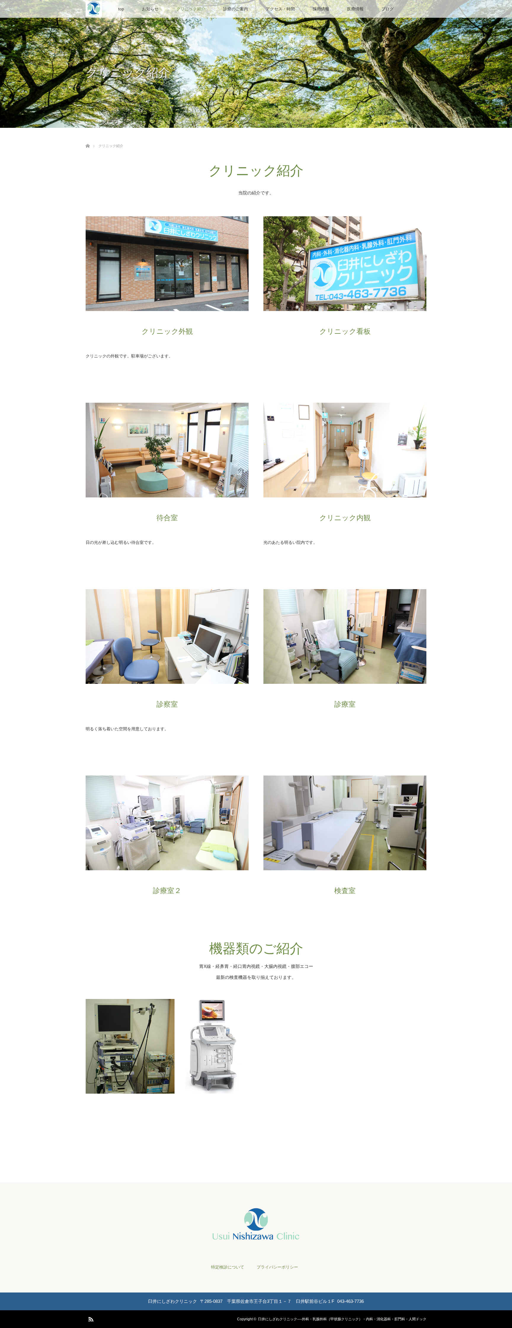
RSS (90, 1318)
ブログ (387, 9)
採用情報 (321, 9)
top (121, 9)
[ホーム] (87, 139)
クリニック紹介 (190, 9)
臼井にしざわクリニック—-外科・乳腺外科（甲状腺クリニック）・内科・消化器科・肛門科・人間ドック (342, 1319)
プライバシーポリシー (277, 1267)
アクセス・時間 (280, 9)
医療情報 (355, 9)
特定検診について (227, 1267)
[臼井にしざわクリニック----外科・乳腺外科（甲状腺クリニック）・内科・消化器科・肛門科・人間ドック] (256, 1237)
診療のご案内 (235, 9)
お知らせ (150, 9)
